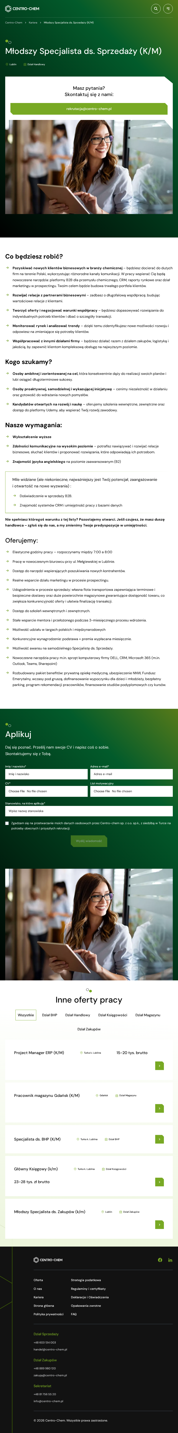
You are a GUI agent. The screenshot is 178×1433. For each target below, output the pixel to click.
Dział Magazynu (147, 1015)
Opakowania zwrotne (86, 1306)
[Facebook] (160, 1260)
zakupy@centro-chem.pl (50, 1375)
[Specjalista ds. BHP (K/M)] (159, 1139)
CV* (7, 783)
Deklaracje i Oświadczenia (90, 1297)
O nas (38, 1289)
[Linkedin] (170, 1260)
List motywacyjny (102, 783)
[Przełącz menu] (168, 8)
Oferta (38, 1280)
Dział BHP (49, 1015)
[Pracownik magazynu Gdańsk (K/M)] (159, 1108)
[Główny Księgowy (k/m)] (159, 1182)
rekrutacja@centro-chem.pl (89, 108)
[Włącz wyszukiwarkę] (156, 8)
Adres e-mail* (99, 766)
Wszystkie (26, 1015)
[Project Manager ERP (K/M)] (159, 1065)
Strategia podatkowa (86, 1280)
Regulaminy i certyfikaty (88, 1289)
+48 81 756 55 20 (45, 1394)
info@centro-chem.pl (48, 1401)
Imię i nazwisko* (15, 766)
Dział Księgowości (112, 1015)
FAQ (74, 1314)
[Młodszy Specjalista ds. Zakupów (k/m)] (159, 1224)
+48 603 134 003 (45, 1342)
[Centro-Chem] (22, 8)
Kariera (39, 1297)
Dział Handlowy (77, 1015)
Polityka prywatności (49, 1314)
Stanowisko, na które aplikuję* (25, 803)
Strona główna (44, 1306)
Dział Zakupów (89, 1029)
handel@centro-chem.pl (50, 1349)
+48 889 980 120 (45, 1368)
